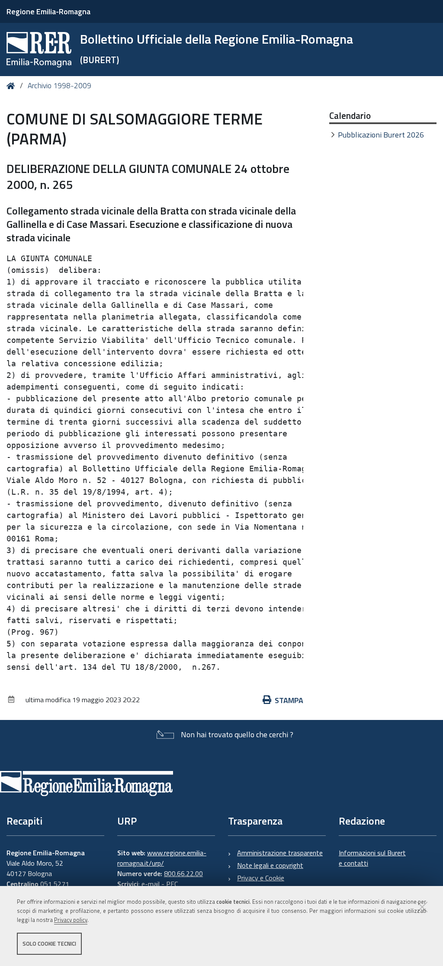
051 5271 (54, 884)
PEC (172, 884)
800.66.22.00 (183, 873)
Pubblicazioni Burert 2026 (381, 135)
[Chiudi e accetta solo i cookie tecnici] (422, 907)
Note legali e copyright (270, 865)
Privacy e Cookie (260, 878)
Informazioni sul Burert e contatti (372, 858)
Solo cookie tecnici (49, 943)
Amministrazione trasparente (280, 853)
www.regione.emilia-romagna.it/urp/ (161, 858)
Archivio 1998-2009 (59, 85)
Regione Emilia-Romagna (48, 11)
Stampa (289, 700)
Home (12, 86)
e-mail (150, 884)
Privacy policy (70, 919)
